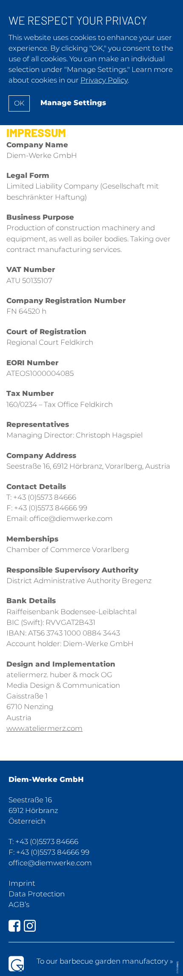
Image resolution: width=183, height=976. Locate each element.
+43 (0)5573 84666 (46, 841)
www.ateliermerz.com (44, 728)
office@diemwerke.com (50, 863)
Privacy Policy (104, 80)
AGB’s (19, 904)
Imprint (22, 883)
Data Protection (37, 894)
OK (19, 103)
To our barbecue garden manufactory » (105, 961)
